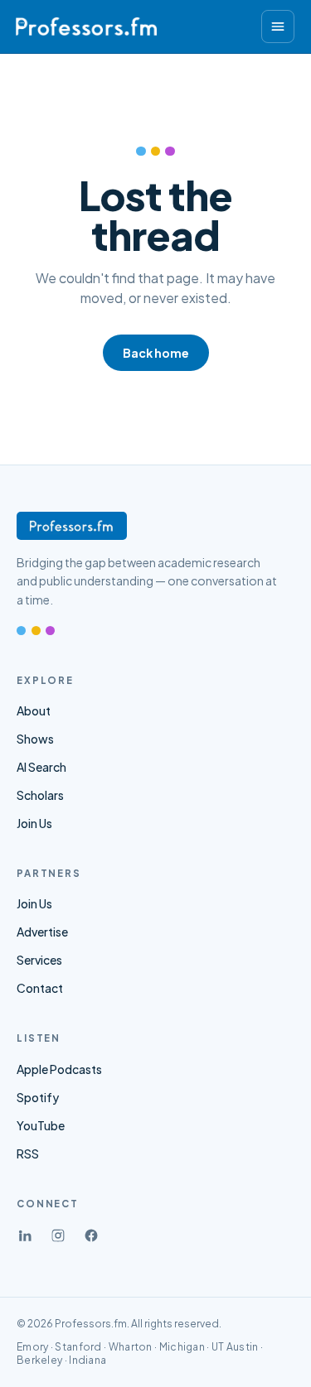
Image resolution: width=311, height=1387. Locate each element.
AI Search (41, 766)
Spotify (38, 1097)
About (34, 710)
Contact (40, 987)
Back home (156, 352)
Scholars (40, 794)
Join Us (34, 823)
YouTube (41, 1125)
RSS (28, 1153)
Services (39, 959)
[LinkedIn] (25, 1235)
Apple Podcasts (59, 1069)
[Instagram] (58, 1235)
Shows (35, 738)
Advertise (42, 931)
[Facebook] (91, 1235)
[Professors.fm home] (86, 26)
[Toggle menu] (277, 26)
